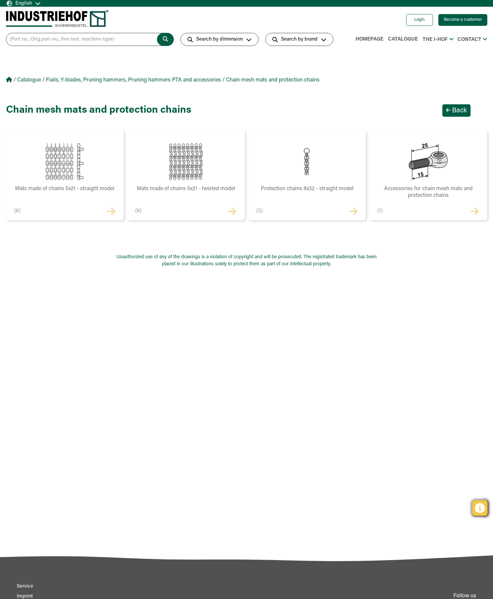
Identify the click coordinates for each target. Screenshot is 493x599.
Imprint (25, 596)
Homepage (369, 39)
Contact (469, 39)
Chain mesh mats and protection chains (273, 80)
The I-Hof (435, 39)
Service (25, 586)
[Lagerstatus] (480, 508)
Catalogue (403, 39)
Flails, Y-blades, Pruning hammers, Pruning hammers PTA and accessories (133, 80)
